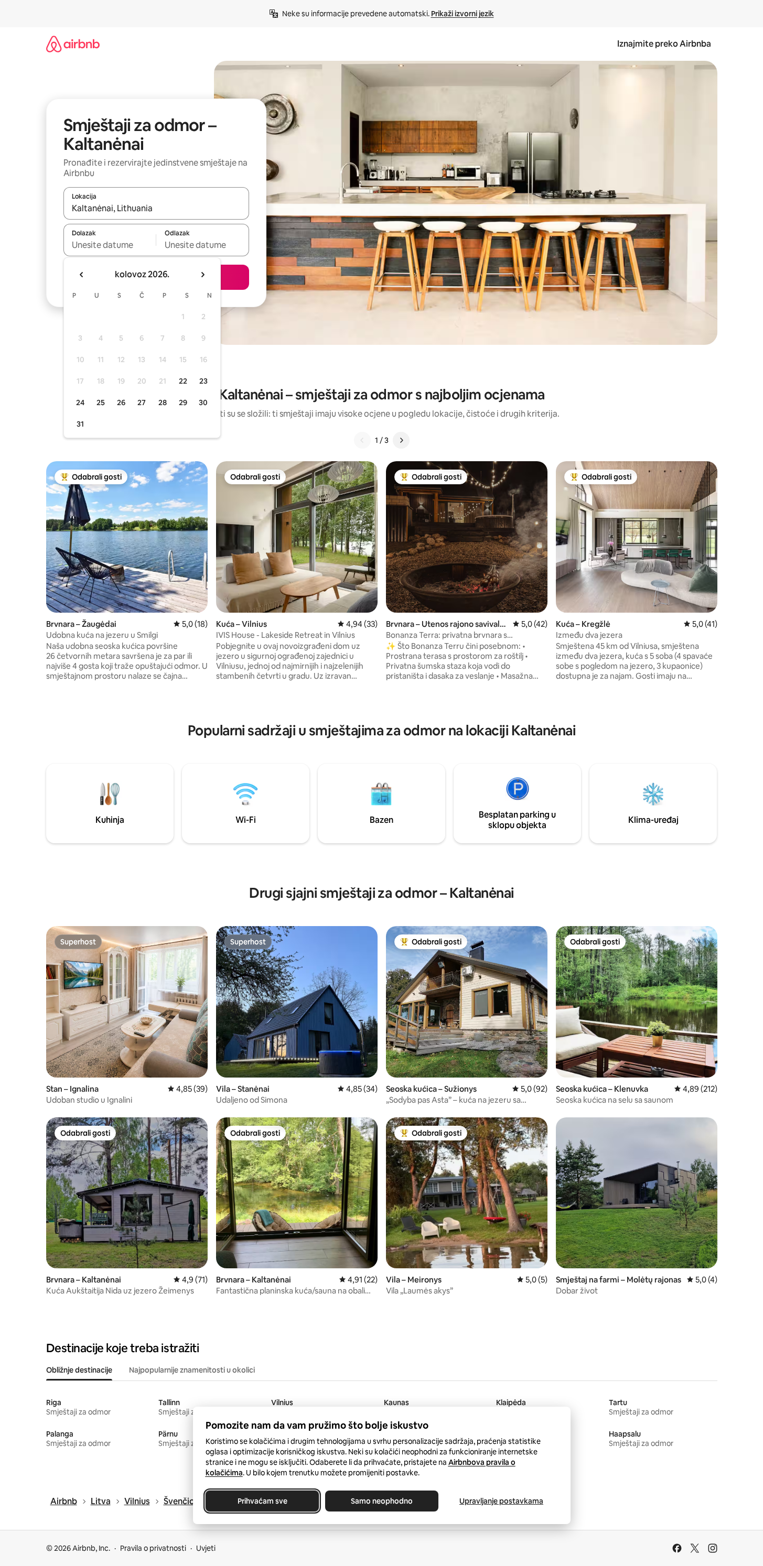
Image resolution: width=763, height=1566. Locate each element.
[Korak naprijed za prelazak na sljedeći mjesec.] (202, 274)
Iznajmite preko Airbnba (664, 43)
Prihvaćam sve (262, 1501)
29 (183, 402)
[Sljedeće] (401, 440)
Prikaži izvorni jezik (462, 13)
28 (162, 402)
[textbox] (110, 244)
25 (100, 402)
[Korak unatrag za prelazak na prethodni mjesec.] (82, 274)
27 (141, 402)
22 (183, 381)
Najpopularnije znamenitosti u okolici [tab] (192, 1370)
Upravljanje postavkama (501, 1501)
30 (203, 402)
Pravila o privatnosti (153, 1548)
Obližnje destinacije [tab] (79, 1370)
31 (80, 424)
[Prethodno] (362, 440)
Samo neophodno (382, 1501)
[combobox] (156, 208)
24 (80, 402)
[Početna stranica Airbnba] (73, 43)
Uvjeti (206, 1548)
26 (121, 402)
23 (203, 381)
